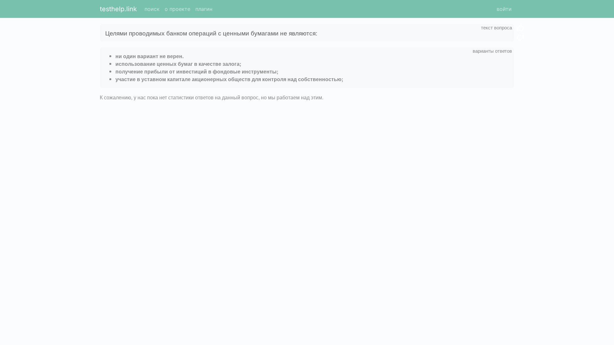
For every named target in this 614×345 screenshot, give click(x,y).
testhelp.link (118, 9)
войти (504, 9)
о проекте (177, 9)
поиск (152, 9)
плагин (203, 9)
